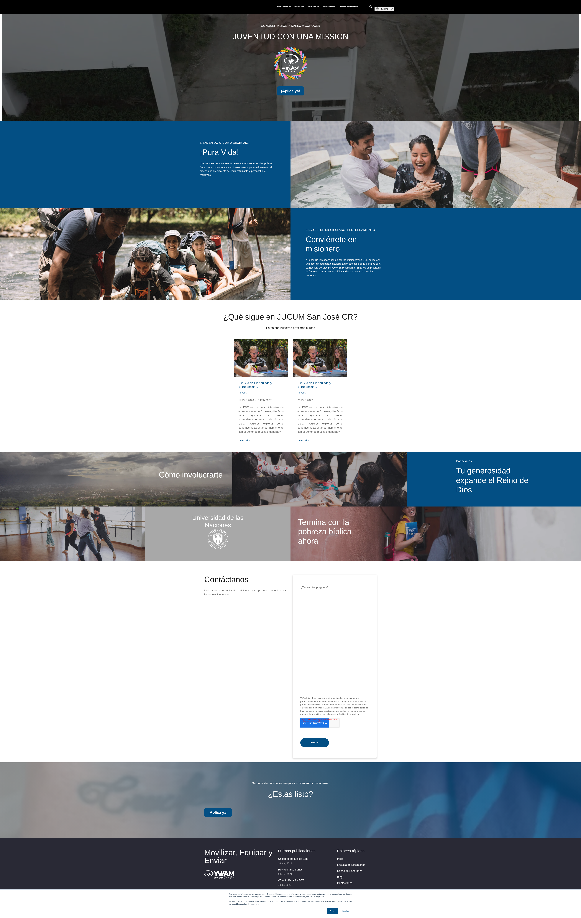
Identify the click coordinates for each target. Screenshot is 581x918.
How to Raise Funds (290, 869)
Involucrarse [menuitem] (329, 7)
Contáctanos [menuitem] (344, 883)
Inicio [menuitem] (340, 858)
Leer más (244, 440)
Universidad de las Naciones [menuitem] (290, 7)
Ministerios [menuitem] (313, 7)
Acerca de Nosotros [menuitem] (349, 7)
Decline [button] (345, 911)
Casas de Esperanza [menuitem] (349, 870)
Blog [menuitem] (340, 877)
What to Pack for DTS (291, 880)
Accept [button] (332, 911)
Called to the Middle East (293, 858)
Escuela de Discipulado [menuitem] (351, 864)
